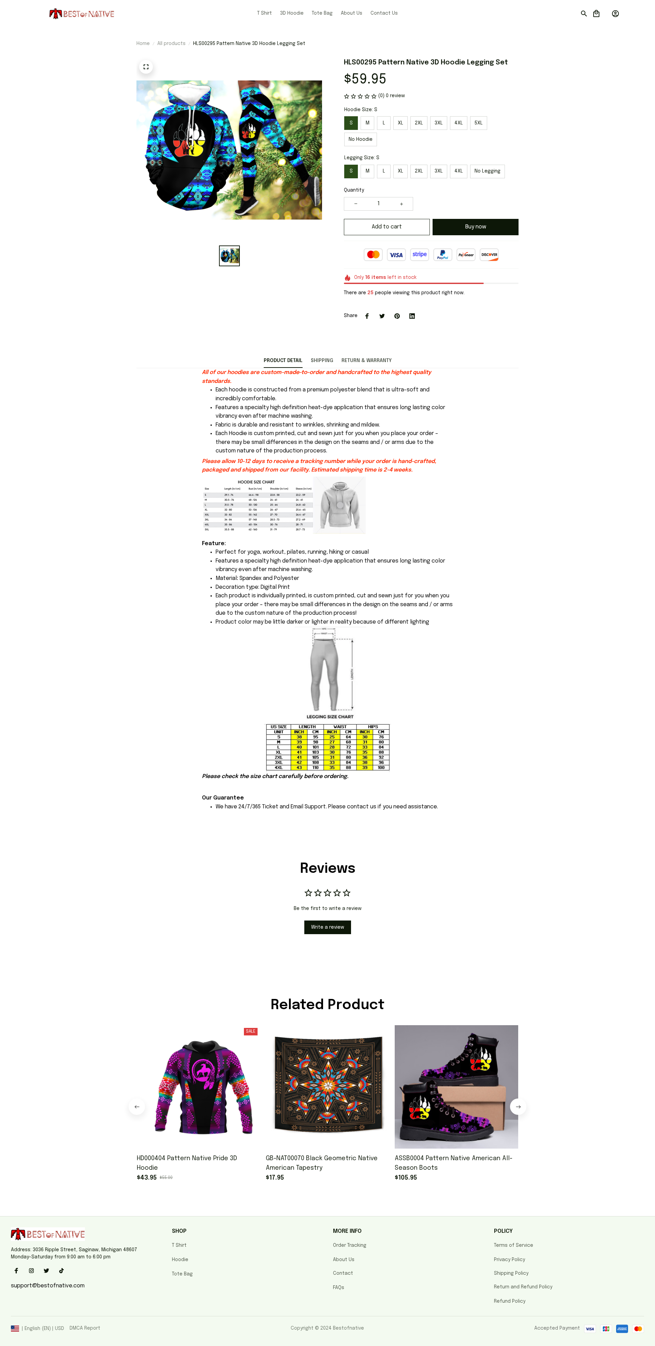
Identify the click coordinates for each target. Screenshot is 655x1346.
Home (143, 43)
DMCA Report (85, 1328)
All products (171, 43)
